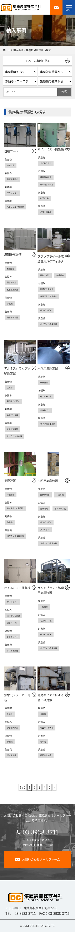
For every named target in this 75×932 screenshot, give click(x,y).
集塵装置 (10, 480)
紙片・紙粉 (45, 275)
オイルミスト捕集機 (51, 149)
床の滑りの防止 (46, 184)
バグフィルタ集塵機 (15, 206)
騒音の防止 (11, 282)
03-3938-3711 (40, 832)
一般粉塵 (10, 165)
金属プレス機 (12, 415)
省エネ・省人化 (46, 727)
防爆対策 (44, 508)
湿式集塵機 (11, 755)
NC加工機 (44, 198)
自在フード (11, 151)
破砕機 (9, 522)
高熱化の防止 (12, 289)
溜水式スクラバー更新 (17, 697)
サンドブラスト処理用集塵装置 (51, 590)
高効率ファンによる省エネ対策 (51, 697)
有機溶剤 (10, 268)
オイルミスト (45, 163)
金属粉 (9, 387)
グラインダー (12, 193)
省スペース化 (45, 396)
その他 (43, 741)
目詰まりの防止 (46, 289)
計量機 (9, 741)
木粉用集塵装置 (48, 368)
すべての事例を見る (37, 61)
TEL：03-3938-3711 (20, 913)
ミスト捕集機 (45, 211)
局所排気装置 (13, 254)
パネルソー (45, 410)
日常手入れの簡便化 (48, 296)
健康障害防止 (12, 179)
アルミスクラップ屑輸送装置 (17, 370)
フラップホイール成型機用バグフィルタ (51, 258)
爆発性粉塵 (45, 494)
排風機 (9, 303)
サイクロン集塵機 (14, 436)
